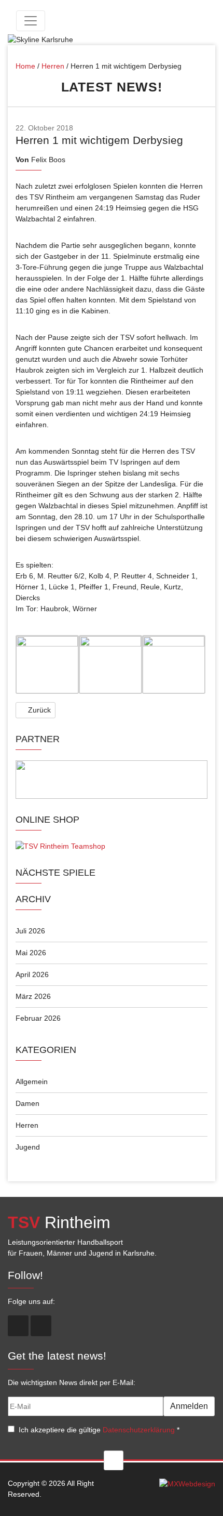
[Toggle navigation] (30, 20)
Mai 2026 (31, 952)
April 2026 (32, 974)
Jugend (28, 1147)
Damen (27, 1103)
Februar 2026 (38, 1018)
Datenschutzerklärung (139, 1430)
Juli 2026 (30, 931)
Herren (52, 66)
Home (25, 66)
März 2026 (33, 996)
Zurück (38, 710)
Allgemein (32, 1081)
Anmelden (189, 1406)
